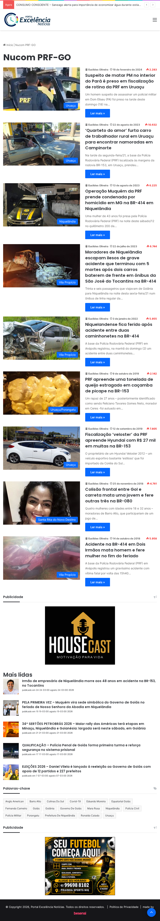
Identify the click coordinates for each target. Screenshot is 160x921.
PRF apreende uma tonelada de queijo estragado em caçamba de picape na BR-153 (119, 385)
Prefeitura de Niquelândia (60, 815)
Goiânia (49, 808)
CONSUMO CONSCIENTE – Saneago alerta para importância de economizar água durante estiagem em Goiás (86, 4)
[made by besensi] (80, 913)
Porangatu (33, 815)
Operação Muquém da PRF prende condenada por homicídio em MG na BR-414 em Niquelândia (119, 199)
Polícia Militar (13, 815)
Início (9, 45)
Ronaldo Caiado (90, 815)
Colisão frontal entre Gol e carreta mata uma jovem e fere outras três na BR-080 (119, 495)
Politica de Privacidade (124, 907)
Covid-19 (75, 801)
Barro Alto (35, 801)
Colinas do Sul (55, 801)
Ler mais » (97, 113)
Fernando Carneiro (16, 808)
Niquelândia (113, 808)
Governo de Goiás (70, 808)
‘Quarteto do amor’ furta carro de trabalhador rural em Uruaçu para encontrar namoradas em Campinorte (119, 139)
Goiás (36, 808)
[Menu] (155, 21)
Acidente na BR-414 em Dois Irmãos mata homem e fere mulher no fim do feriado (115, 550)
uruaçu (109, 815)
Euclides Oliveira (98, 69)
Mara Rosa (93, 808)
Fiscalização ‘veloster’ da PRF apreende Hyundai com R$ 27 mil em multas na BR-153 (120, 440)
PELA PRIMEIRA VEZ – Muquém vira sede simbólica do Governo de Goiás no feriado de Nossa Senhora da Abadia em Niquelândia (83, 704)
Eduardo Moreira (96, 801)
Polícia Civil (132, 808)
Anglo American (14, 801)
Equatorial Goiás (120, 801)
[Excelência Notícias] (27, 19)
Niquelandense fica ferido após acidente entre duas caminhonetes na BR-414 (118, 330)
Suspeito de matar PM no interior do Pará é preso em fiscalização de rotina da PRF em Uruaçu (120, 81)
